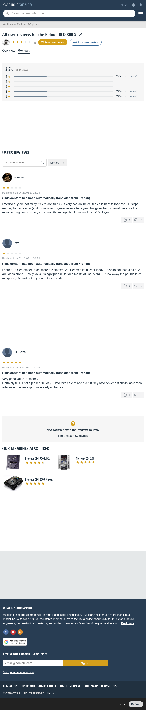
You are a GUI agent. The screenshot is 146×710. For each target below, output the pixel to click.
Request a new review (73, 435)
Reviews (24, 50)
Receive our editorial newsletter (25, 654)
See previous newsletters (18, 672)
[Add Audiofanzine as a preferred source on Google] (15, 642)
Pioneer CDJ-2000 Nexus (39, 479)
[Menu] (140, 13)
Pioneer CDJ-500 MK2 (37, 458)
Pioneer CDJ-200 (85, 458)
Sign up (85, 663)
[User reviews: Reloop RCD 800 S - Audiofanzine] (17, 5)
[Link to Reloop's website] (79, 35)
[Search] (7, 13)
